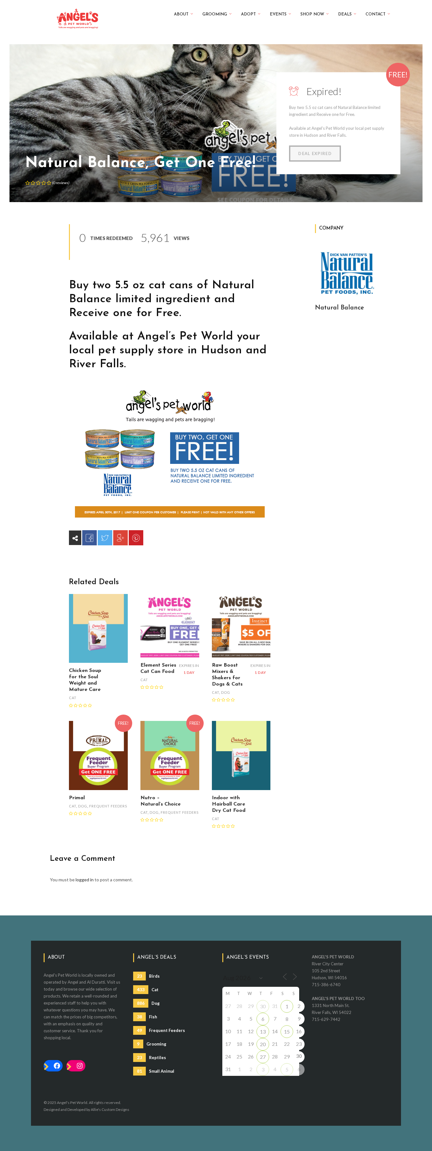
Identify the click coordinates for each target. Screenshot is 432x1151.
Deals (345, 14)
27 (263, 1057)
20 (263, 1044)
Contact (376, 14)
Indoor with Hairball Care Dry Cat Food (228, 804)
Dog (225, 692)
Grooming (214, 14)
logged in (85, 879)
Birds (148, 976)
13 (263, 1031)
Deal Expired (315, 153)
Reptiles (151, 1057)
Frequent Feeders (108, 806)
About (181, 14)
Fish (147, 1016)
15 (287, 1031)
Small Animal (155, 1071)
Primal (77, 797)
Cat (73, 698)
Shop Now (312, 14)
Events (278, 14)
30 (263, 1006)
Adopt (248, 14)
